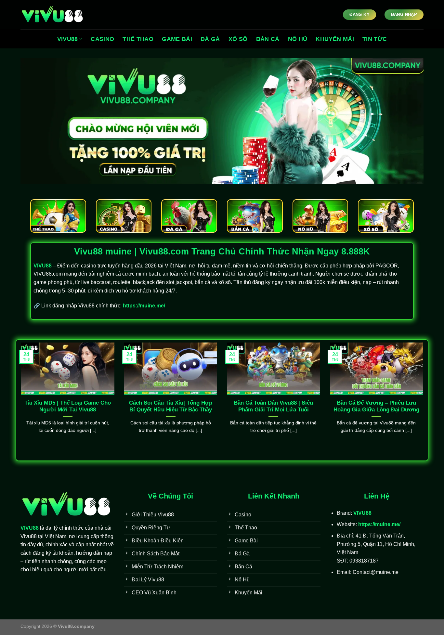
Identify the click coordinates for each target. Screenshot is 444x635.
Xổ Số (238, 39)
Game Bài (177, 39)
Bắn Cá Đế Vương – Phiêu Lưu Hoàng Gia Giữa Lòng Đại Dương (376, 406)
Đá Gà (210, 39)
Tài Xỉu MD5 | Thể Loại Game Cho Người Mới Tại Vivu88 (67, 406)
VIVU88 (67, 39)
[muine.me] (52, 15)
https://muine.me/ (144, 305)
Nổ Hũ (297, 39)
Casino (102, 39)
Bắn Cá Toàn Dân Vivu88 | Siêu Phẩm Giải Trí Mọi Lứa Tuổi (273, 406)
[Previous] (20, 399)
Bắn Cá (268, 39)
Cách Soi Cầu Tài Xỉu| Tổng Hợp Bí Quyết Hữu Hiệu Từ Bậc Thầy (170, 406)
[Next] (424, 399)
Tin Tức (374, 39)
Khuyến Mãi (335, 39)
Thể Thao (138, 39)
